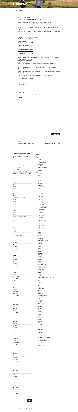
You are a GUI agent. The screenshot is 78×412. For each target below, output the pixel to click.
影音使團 (39, 272)
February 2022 (15, 331)
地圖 (13, 193)
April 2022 (15, 327)
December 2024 (16, 270)
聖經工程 (14, 229)
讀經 (37, 157)
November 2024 (16, 272)
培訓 (13, 195)
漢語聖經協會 (40, 253)
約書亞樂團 (40, 185)
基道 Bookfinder (40, 254)
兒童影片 (14, 186)
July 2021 (14, 346)
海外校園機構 (41, 227)
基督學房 (39, 249)
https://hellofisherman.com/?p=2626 (26, 55)
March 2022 (15, 329)
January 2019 (15, 393)
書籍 (13, 214)
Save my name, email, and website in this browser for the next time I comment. (35, 131)
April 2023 (15, 308)
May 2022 (15, 325)
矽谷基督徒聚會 (40, 300)
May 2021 (15, 351)
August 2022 (15, 321)
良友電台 (39, 316)
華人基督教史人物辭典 (42, 267)
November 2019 (16, 385)
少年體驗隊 (41, 202)
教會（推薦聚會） (16, 207)
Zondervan (40, 343)
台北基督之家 (40, 233)
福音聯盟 (39, 314)
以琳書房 (39, 259)
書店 (13, 212)
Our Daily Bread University (42, 330)
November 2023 (16, 297)
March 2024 (15, 289)
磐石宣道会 (40, 235)
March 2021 (15, 355)
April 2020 (15, 378)
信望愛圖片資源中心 (41, 269)
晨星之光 (39, 232)
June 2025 (15, 257)
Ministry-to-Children (42, 220)
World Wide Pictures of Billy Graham (44, 337)
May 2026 (15, 242)
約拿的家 (39, 304)
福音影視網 (40, 173)
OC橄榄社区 (40, 324)
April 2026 (15, 244)
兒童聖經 (14, 188)
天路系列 (39, 311)
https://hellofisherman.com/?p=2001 (25, 46)
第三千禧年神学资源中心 (47, 75)
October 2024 (15, 274)
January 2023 (15, 312)
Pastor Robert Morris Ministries (43, 240)
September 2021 (16, 342)
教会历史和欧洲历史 (45, 71)
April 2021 (15, 353)
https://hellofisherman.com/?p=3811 (25, 42)
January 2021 (15, 359)
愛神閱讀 (39, 261)
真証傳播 (39, 274)
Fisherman (20, 4)
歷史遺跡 (14, 222)
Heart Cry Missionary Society (43, 338)
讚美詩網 (39, 180)
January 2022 (15, 334)
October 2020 (15, 366)
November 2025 (16, 253)
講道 (37, 172)
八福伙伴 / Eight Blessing (42, 295)
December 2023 (16, 295)
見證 (13, 233)
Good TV (39, 175)
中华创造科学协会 (41, 288)
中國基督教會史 (40, 238)
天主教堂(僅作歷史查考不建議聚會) (19, 197)
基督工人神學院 (40, 279)
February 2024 (15, 291)
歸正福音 (39, 301)
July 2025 (14, 255)
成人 (38, 222)
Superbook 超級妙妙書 (43, 206)
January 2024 (15, 293)
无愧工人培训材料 (42, 225)
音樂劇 (14, 237)
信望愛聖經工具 (40, 164)
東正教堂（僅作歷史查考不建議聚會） (19, 216)
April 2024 (15, 287)
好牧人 (39, 280)
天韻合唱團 (40, 183)
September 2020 (16, 368)
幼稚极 (41, 212)
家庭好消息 (41, 196)
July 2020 (14, 372)
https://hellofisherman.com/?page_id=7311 (27, 60)
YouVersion (40, 159)
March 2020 (15, 380)
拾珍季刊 (39, 251)
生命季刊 (39, 319)
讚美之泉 (39, 181)
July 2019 (14, 389)
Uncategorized (23, 84)
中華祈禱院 (40, 313)
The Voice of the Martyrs (42, 340)
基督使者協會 (40, 321)
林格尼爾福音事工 (42, 223)
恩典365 (39, 275)
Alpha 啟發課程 (41, 193)
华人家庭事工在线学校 (42, 325)
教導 (13, 205)
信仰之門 (39, 262)
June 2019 (15, 391)
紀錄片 (14, 227)
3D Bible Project (41, 332)
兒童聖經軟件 (40, 170)
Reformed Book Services (42, 264)
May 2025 (15, 259)
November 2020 (16, 363)
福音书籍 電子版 (40, 243)
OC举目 (39, 322)
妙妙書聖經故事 (43, 207)
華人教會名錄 (40, 236)
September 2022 (16, 319)
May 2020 (15, 376)
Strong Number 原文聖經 (42, 167)
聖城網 (39, 303)
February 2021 (15, 357)
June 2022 (15, 323)
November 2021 (16, 338)
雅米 (38, 309)
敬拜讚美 (14, 210)
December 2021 (16, 336)
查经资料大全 (40, 160)
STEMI (39, 230)
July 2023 (14, 306)
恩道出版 (39, 256)
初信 (38, 191)
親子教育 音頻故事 (42, 219)
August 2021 (15, 344)
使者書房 (39, 248)
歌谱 (38, 327)
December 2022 (16, 314)
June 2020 (15, 374)
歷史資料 (14, 220)
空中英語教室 (40, 282)
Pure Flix (39, 335)
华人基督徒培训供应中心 (42, 296)
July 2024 (14, 280)
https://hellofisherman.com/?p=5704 (25, 51)
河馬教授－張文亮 (41, 345)
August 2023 (15, 304)
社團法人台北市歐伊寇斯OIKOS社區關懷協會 (46, 277)
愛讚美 (39, 188)
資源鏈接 (20, 10)
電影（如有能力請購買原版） (18, 235)
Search (14, 397)
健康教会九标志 (40, 293)
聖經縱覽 (14, 231)
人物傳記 (14, 182)
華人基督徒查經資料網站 (42, 162)
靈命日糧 (39, 308)
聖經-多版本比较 (40, 165)
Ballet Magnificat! (41, 342)
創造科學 (39, 287)
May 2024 (15, 285)
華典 (38, 285)
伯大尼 (39, 298)
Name (19, 113)
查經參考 (14, 218)
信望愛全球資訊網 (41, 270)
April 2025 (15, 261)
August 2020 (15, 370)
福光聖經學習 (41, 210)
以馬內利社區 (40, 306)
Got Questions (40, 334)
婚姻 (38, 194)
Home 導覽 (15, 10)
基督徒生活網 (40, 317)
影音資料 (14, 199)
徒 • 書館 (39, 246)
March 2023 (15, 310)
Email (19, 119)
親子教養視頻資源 (42, 215)
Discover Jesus (40, 329)
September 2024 (16, 276)
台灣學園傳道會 (42, 204)
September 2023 (16, 302)
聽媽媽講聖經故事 (42, 209)
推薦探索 (14, 203)
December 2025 (16, 250)
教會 (38, 245)
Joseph (28, 17)
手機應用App (15, 201)
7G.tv (39, 290)
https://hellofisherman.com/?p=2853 (25, 38)
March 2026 (15, 246)
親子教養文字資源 (42, 217)
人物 (13, 180)
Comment (20, 97)
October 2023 (15, 299)
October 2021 (15, 340)
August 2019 (15, 387)
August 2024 (15, 278)
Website (20, 125)
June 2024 (15, 282)
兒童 (13, 184)
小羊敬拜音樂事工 (41, 186)
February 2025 (15, 265)
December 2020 (16, 361)
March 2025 (15, 263)
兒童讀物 (14, 190)
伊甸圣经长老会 (40, 177)
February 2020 (15, 383)
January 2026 (15, 248)
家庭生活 (40, 199)
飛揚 (38, 283)
